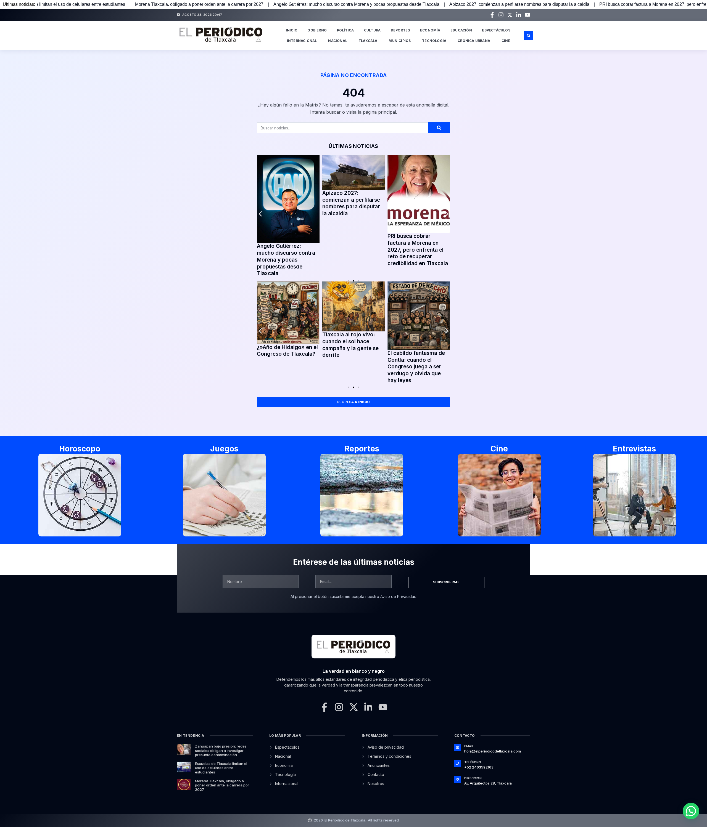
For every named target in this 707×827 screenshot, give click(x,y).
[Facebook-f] (492, 15)
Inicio (291, 30)
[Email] (457, 747)
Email (469, 746)
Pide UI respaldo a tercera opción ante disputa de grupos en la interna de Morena (308, 206)
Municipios (400, 41)
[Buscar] (439, 127)
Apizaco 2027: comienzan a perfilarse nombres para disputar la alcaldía (442, 4)
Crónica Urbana (474, 41)
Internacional (302, 41)
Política (345, 30)
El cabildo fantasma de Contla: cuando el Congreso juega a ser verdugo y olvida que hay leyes (416, 367)
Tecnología (434, 41)
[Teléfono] (457, 763)
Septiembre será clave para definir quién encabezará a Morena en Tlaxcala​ (376, 209)
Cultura (372, 30)
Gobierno (317, 30)
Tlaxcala (368, 41)
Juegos (224, 448)
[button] (528, 35)
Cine (506, 41)
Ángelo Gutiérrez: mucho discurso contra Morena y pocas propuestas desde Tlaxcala (279, 4)
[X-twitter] (510, 15)
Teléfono (472, 762)
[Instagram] (501, 15)
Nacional (337, 41)
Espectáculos (496, 30)
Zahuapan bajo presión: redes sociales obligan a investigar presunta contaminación (221, 750)
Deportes (400, 30)
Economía (430, 30)
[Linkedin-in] (518, 15)
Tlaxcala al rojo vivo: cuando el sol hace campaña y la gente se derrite (350, 344)
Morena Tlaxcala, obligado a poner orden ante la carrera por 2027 (122, 4)
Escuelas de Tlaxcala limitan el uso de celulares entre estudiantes (221, 767)
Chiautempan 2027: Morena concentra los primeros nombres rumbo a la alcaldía (437, 215)
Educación (461, 30)
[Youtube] (527, 15)
